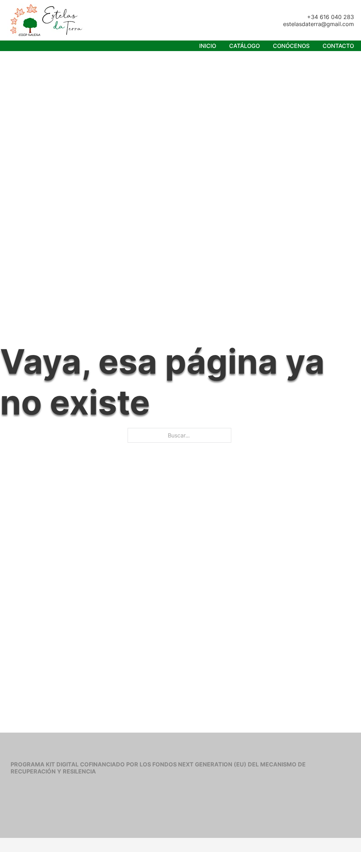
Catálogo (244, 45)
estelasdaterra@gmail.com (318, 23)
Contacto (338, 45)
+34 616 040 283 (330, 16)
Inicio (207, 45)
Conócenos (291, 45)
